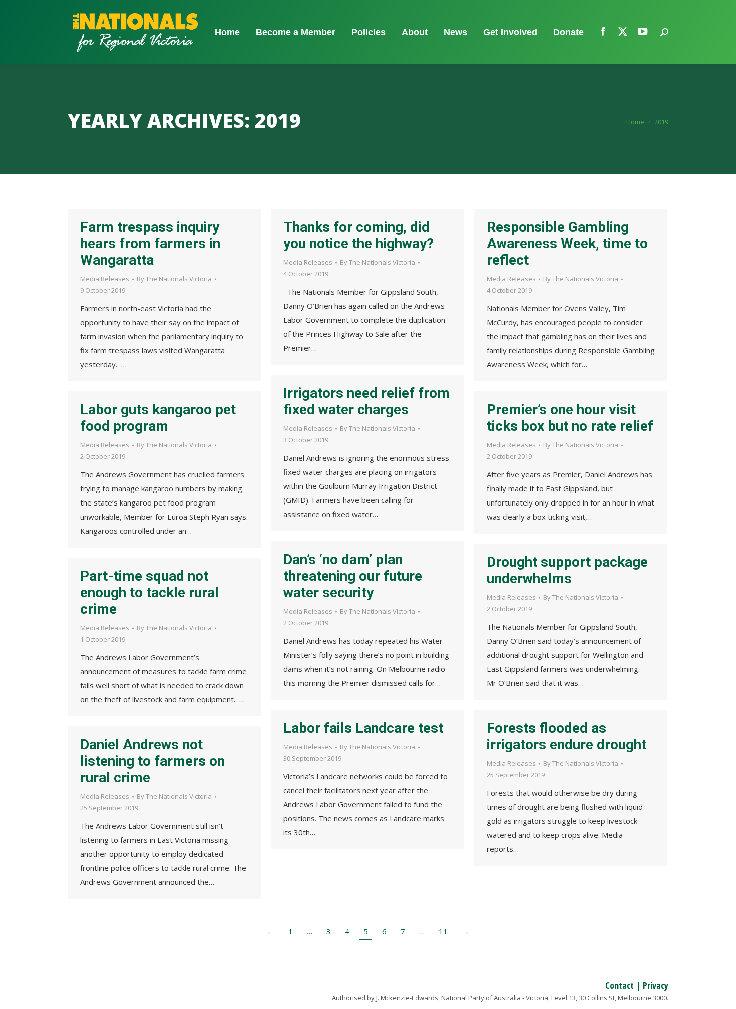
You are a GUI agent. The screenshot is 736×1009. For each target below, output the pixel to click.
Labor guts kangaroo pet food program (158, 417)
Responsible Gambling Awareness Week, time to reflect (567, 243)
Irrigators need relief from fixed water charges (366, 401)
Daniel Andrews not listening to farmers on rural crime (152, 761)
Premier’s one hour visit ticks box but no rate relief (570, 417)
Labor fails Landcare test (363, 728)
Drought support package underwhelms (567, 570)
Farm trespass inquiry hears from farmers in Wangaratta (150, 243)
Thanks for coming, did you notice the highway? (358, 235)
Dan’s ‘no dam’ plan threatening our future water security (352, 576)
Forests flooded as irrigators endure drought (566, 736)
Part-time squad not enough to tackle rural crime (149, 592)
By (174, 278)
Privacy (655, 985)
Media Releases (104, 278)
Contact (619, 985)
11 (443, 931)
